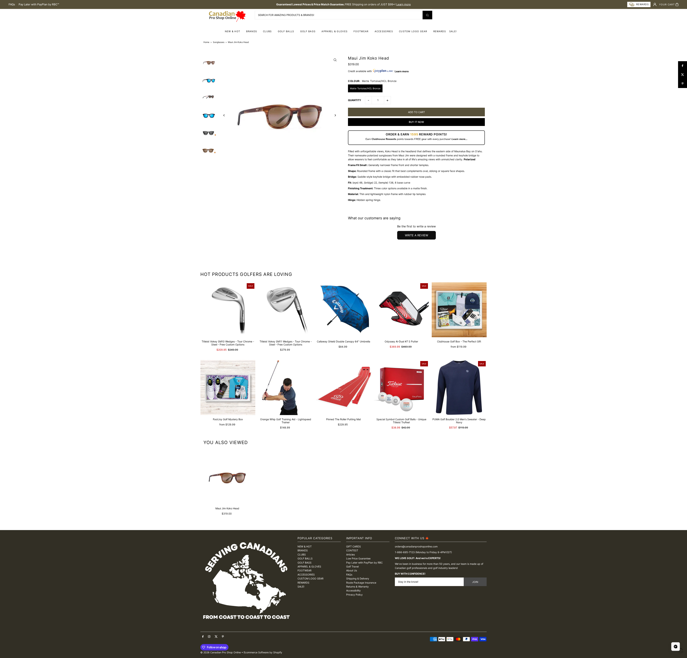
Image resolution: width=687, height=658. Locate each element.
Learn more (403, 4)
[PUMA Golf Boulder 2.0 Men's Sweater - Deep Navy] (459, 387)
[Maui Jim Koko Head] (227, 477)
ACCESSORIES (384, 31)
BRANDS (251, 31)
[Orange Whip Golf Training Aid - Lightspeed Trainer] (285, 387)
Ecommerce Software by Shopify (263, 652)
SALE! (453, 31)
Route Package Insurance (361, 582)
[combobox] (343, 15)
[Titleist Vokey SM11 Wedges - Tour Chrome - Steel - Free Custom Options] (285, 309)
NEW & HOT (232, 31)
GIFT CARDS (353, 546)
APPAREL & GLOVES (334, 31)
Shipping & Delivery (357, 578)
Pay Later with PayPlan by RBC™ (39, 4)
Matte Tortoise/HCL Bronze (365, 88)
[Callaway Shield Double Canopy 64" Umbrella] (343, 309)
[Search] (427, 15)
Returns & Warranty (357, 586)
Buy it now (416, 121)
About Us (351, 570)
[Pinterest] (223, 636)
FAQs (12, 4)
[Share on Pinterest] (682, 83)
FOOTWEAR (361, 31)
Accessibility (353, 590)
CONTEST (352, 550)
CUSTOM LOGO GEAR (413, 31)
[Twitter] (216, 636)
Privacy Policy (354, 594)
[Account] (654, 4)
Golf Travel (352, 566)
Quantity (354, 100)
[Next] (335, 115)
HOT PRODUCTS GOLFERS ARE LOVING (246, 274)
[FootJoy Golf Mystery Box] (227, 387)
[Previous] (224, 115)
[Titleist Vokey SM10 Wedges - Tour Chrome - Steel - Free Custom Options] (227, 309)
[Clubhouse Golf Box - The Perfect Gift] (459, 309)
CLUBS (267, 31)
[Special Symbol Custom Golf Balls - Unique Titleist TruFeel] (401, 387)
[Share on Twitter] (682, 74)
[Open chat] (675, 646)
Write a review (416, 235)
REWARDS (303, 582)
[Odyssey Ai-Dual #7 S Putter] (401, 309)
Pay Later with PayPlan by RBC (364, 562)
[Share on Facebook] (682, 65)
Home (206, 42)
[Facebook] (203, 636)
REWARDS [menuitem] (439, 31)
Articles (350, 554)
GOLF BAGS (308, 31)
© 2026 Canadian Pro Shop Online (220, 652)
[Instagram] (209, 636)
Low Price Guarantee (358, 558)
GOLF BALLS (286, 31)
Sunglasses (218, 42)
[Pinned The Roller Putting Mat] (343, 387)
